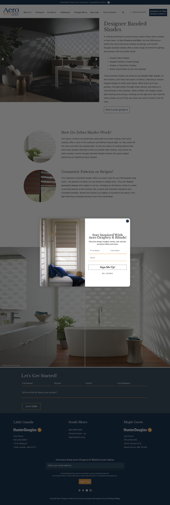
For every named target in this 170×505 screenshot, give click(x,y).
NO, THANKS (107, 273)
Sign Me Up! (107, 267)
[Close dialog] (127, 221)
